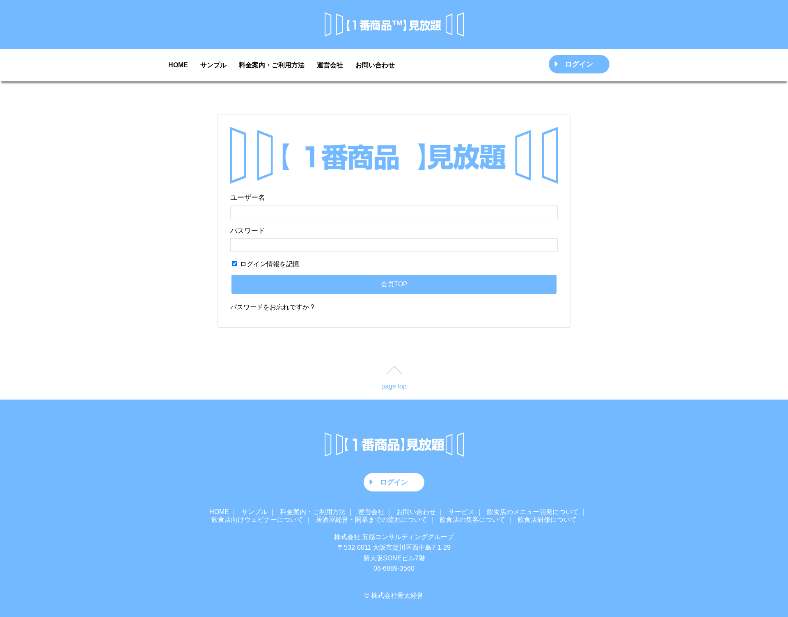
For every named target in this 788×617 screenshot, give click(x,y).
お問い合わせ (375, 65)
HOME (178, 65)
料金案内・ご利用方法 (272, 65)
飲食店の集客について (472, 519)
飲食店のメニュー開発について (533, 511)
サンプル (213, 65)
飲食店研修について (547, 519)
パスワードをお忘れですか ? (272, 307)
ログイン (579, 64)
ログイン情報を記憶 (268, 264)
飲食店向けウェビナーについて (257, 519)
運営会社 (330, 65)
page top (394, 386)
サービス (461, 511)
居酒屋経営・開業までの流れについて (371, 519)
